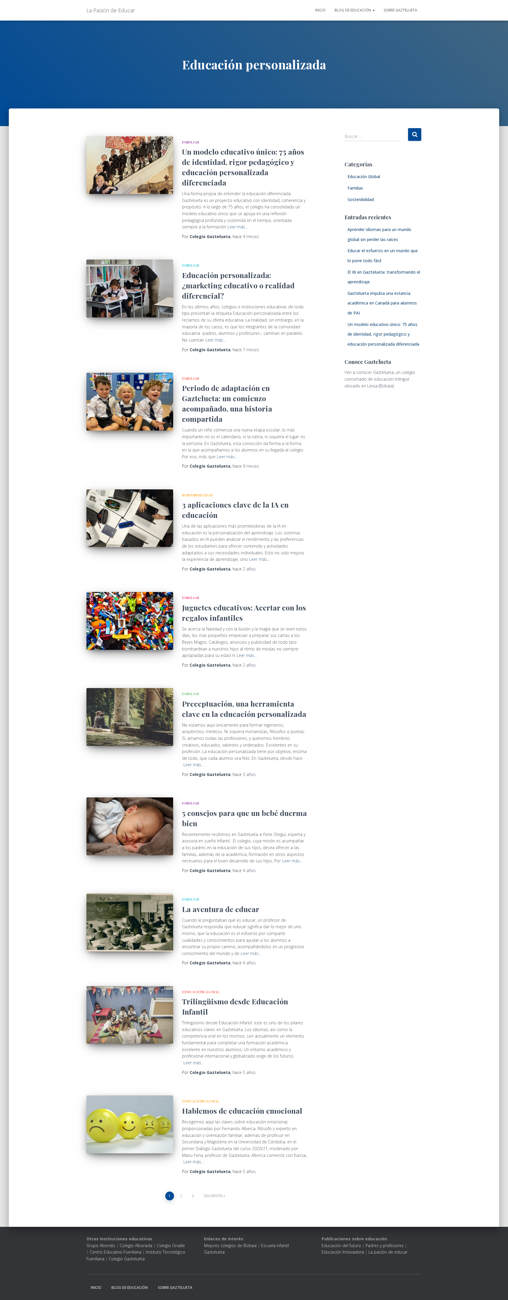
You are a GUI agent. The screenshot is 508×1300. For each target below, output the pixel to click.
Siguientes (213, 1195)
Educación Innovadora (343, 1252)
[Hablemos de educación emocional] (129, 1124)
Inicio (320, 10)
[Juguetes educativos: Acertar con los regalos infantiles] (129, 621)
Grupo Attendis (100, 1245)
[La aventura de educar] (129, 922)
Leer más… (238, 227)
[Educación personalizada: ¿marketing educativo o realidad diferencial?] (129, 288)
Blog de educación (353, 10)
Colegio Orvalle (171, 1245)
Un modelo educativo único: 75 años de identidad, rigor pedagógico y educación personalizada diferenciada (383, 334)
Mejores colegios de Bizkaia (230, 1245)
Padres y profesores (384, 1245)
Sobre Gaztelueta (400, 10)
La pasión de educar (387, 1252)
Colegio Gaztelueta (127, 1258)
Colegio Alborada (136, 1245)
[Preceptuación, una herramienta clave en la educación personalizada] (129, 717)
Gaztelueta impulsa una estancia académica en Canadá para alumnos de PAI (382, 303)
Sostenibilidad (197, 495)
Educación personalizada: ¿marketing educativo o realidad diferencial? (238, 285)
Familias (190, 142)
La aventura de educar (220, 909)
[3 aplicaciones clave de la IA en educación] (129, 518)
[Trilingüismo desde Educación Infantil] (129, 1015)
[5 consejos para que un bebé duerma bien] (129, 826)
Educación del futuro (341, 1245)
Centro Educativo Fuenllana (115, 1252)
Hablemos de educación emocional (242, 1110)
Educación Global (201, 991)
